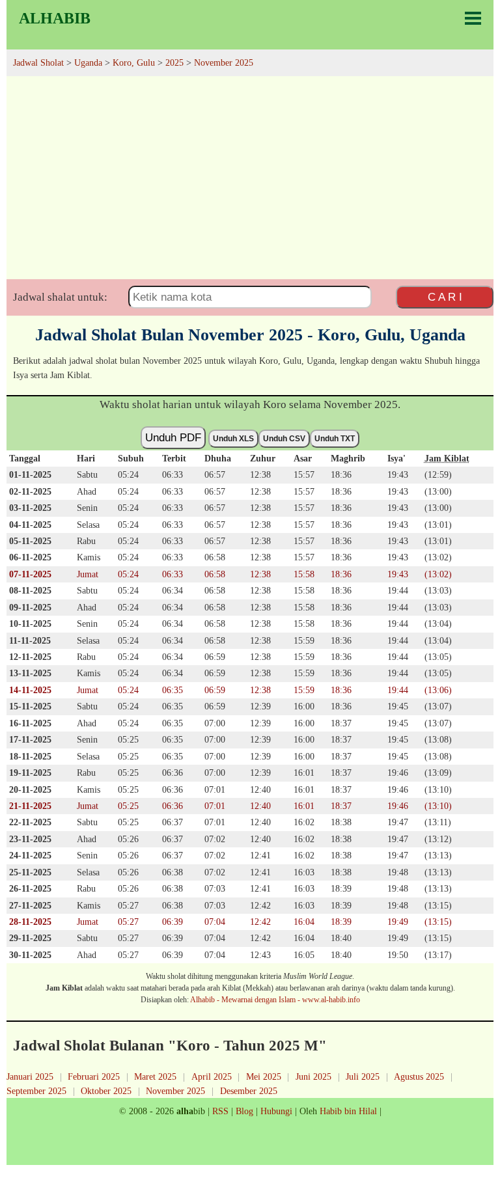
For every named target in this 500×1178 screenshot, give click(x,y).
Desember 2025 (248, 1091)
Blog (244, 1111)
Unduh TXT (334, 438)
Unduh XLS (233, 438)
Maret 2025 (155, 1076)
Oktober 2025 (106, 1091)
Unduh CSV (284, 438)
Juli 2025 (363, 1076)
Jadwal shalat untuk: (60, 297)
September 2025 (36, 1091)
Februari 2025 (94, 1076)
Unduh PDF (173, 437)
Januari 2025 (30, 1076)
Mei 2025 (263, 1076)
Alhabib (54, 18)
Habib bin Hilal (348, 1111)
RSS (220, 1111)
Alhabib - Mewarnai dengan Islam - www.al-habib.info (275, 999)
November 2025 (175, 1091)
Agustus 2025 (419, 1076)
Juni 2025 (313, 1076)
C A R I (445, 296)
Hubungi (276, 1111)
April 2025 (211, 1076)
